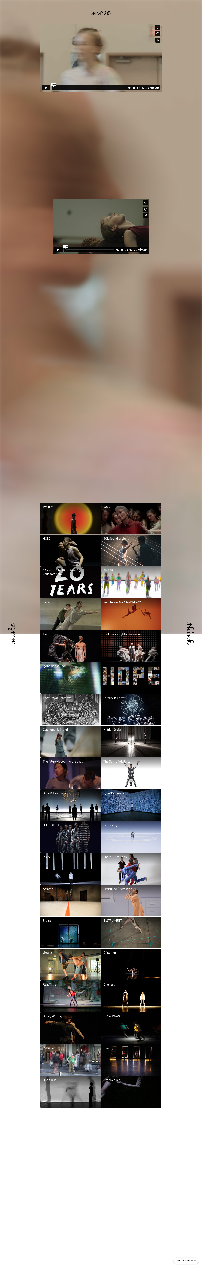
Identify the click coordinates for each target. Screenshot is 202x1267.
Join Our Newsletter (186, 1260)
